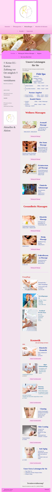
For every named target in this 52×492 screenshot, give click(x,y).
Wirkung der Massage (35, 136)
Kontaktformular (7, 94)
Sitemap (11, 489)
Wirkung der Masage (35, 249)
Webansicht (47, 489)
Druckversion (6, 489)
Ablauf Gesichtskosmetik (35, 358)
